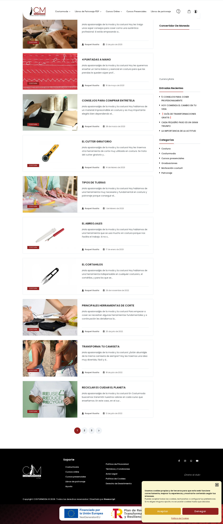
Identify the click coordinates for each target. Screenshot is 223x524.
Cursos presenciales (172, 158)
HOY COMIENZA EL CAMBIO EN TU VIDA (178, 107)
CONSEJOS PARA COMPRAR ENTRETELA (108, 100)
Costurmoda (168, 153)
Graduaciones (169, 163)
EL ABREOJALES (92, 223)
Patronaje (166, 172)
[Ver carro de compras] (189, 11)
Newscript (109, 499)
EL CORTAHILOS (92, 264)
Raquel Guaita (92, 44)
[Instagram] (185, 461)
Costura (33, 42)
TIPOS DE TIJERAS (94, 182)
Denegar (200, 511)
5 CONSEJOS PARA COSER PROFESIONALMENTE (175, 98)
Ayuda (68, 486)
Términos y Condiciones (118, 469)
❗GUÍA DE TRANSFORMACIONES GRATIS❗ (178, 115)
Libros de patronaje (75, 481)
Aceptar (162, 511)
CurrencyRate (166, 79)
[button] (216, 484)
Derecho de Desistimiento (119, 483)
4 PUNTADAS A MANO (96, 59)
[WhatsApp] (191, 461)
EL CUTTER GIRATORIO (97, 141)
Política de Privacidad (117, 464)
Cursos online (72, 471)
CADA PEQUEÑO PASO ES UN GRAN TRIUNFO (179, 124)
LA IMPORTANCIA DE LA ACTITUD (178, 130)
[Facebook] (179, 461)
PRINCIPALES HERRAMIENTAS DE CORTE (108, 305)
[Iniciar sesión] (195, 11)
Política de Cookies (180, 518)
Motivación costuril (171, 168)
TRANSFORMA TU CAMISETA (101, 346)
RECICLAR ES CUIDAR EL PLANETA (104, 387)
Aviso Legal (111, 473)
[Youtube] (197, 461)
